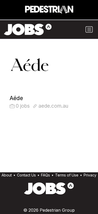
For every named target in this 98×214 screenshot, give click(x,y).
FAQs (45, 175)
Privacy (90, 175)
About (7, 175)
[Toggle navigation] (89, 29)
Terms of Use (66, 175)
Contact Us (26, 175)
